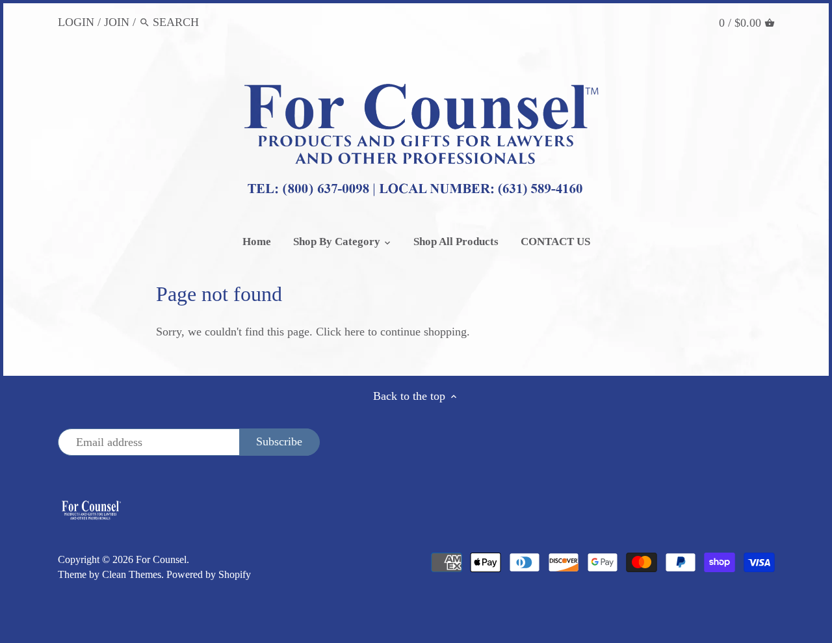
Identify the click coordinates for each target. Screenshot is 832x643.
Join (116, 22)
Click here (340, 331)
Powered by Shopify (208, 575)
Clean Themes (131, 575)
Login (76, 22)
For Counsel (161, 560)
